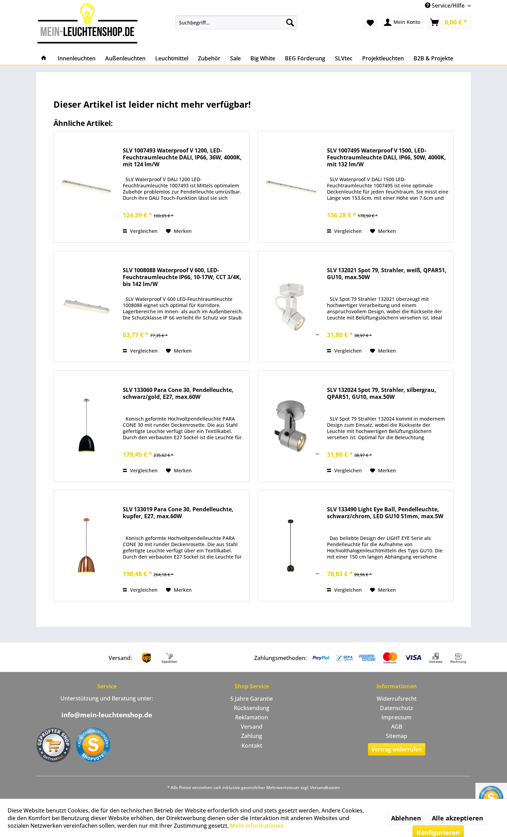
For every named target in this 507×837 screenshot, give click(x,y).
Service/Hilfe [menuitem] (448, 5)
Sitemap (396, 736)
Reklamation (251, 717)
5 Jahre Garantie (251, 698)
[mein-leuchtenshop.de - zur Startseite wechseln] (89, 23)
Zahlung (251, 736)
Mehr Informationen (257, 825)
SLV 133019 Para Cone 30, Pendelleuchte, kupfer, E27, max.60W (178, 513)
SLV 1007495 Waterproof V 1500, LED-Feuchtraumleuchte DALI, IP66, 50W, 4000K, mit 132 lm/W (386, 157)
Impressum (396, 717)
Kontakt (251, 745)
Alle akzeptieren (457, 818)
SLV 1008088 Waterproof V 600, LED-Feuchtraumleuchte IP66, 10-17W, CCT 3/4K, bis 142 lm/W (182, 277)
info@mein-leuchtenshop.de (106, 714)
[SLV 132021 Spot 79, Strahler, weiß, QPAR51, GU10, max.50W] (290, 306)
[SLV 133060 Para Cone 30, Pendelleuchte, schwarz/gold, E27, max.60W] (86, 426)
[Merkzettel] (370, 22)
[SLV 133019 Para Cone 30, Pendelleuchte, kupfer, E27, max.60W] (86, 545)
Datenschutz (396, 708)
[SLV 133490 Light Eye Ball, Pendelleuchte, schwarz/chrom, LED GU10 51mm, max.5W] (290, 545)
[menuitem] (236, 22)
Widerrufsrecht (397, 698)
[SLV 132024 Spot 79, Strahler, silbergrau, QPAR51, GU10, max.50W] (290, 426)
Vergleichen (143, 231)
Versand (251, 726)
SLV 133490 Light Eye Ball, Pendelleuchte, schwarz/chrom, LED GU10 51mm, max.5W (385, 513)
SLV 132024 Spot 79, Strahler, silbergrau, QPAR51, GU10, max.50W (381, 393)
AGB (396, 726)
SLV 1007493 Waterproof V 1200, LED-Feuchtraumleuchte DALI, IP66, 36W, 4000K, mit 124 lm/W (182, 157)
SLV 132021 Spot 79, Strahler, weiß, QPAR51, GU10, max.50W (387, 274)
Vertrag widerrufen (396, 749)
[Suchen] (290, 22)
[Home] (43, 58)
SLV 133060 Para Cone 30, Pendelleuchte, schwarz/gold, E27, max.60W (178, 393)
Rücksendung (251, 708)
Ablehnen (406, 818)
